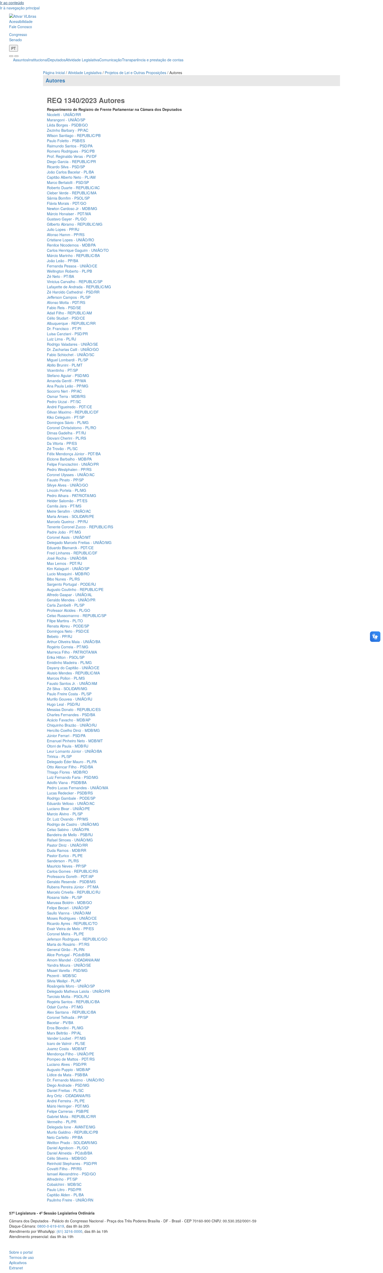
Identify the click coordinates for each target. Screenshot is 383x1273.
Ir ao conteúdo (12, 2)
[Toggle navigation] (11, 56)
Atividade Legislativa (82, 59)
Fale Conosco (20, 26)
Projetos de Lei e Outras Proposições (135, 72)
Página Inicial (54, 72)
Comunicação (110, 59)
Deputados (57, 59)
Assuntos (20, 59)
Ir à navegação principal (20, 7)
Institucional (38, 59)
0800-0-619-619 (50, 1226)
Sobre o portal (21, 1252)
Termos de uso (21, 1257)
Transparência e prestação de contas (152, 59)
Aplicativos (18, 1262)
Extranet (16, 1267)
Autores (55, 80)
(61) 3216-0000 (69, 1231)
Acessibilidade (21, 21)
